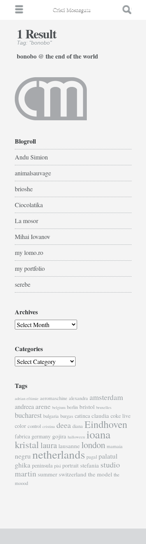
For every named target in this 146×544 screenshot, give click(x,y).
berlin (72, 407)
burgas (66, 416)
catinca (82, 415)
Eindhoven (105, 424)
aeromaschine (53, 398)
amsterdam (106, 397)
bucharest (28, 415)
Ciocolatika (29, 205)
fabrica (22, 436)
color (20, 426)
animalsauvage (33, 173)
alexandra (78, 398)
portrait (70, 465)
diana (77, 426)
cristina (48, 426)
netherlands (58, 454)
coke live (120, 415)
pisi (57, 466)
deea (63, 425)
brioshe (24, 189)
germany (41, 436)
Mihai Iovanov (32, 236)
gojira (59, 436)
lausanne (69, 446)
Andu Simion (31, 157)
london (93, 444)
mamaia (115, 446)
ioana (98, 434)
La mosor (26, 221)
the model (100, 474)
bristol (87, 407)
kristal (27, 444)
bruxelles (103, 407)
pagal (91, 457)
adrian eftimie (27, 398)
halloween (76, 437)
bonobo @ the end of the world (57, 55)
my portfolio (30, 268)
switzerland (72, 474)
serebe (22, 284)
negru (23, 456)
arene (43, 406)
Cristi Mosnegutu (72, 9)
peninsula (42, 465)
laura (48, 445)
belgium (58, 407)
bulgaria (51, 416)
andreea (24, 406)
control (34, 426)
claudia (100, 415)
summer (47, 474)
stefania (89, 465)
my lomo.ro (29, 252)
